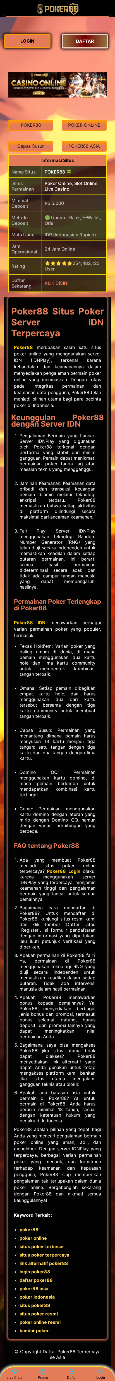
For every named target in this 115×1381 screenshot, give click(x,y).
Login (100, 1377)
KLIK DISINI (56, 283)
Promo (43, 1377)
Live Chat (14, 1377)
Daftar (72, 1377)
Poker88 (23, 347)
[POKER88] (57, 13)
